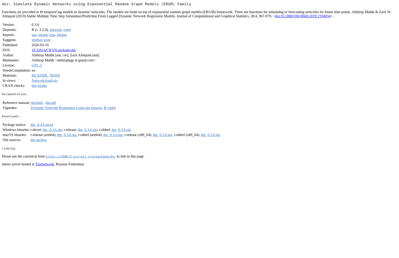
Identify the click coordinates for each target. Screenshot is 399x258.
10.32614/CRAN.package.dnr (54, 50)
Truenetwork (44, 164)
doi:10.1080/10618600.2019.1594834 (302, 16)
